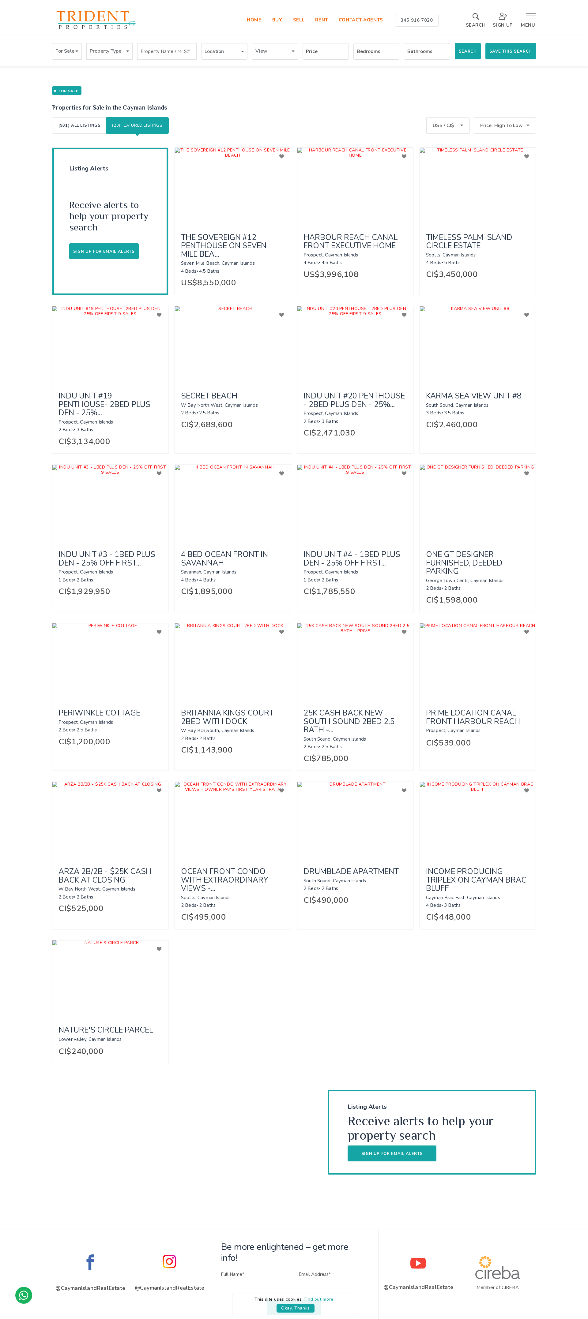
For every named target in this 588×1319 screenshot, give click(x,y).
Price (312, 51)
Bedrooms (368, 51)
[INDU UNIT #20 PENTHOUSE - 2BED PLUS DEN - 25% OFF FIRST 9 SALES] (355, 344)
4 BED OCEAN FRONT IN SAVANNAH (224, 559)
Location (214, 51)
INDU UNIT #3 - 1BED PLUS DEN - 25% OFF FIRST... (106, 559)
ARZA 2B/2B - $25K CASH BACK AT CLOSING (105, 876)
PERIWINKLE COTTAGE (99, 713)
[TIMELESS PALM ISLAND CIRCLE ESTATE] (478, 186)
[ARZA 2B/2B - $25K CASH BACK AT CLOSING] (110, 820)
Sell (299, 20)
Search (468, 51)
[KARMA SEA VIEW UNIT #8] (478, 344)
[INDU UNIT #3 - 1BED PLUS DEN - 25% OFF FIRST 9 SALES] (110, 503)
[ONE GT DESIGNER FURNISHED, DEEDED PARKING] (478, 503)
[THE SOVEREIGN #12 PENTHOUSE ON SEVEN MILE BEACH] (233, 186)
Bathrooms (419, 51)
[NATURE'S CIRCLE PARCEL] (110, 979)
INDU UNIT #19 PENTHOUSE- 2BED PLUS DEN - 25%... (104, 404)
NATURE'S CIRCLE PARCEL (105, 1030)
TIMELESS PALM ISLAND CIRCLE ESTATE (469, 242)
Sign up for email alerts (392, 1153)
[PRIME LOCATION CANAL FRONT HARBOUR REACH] (478, 662)
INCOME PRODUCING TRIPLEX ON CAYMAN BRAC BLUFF (476, 880)
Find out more (319, 1299)
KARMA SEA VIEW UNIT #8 (474, 396)
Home (254, 20)
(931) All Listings (79, 125)
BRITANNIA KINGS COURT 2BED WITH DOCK (227, 717)
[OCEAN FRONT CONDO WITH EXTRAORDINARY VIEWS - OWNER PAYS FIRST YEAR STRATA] (233, 820)
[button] (67, 51)
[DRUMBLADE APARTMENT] (355, 820)
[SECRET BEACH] (233, 344)
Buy (277, 20)
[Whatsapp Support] (23, 1295)
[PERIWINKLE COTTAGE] (110, 662)
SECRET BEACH (209, 396)
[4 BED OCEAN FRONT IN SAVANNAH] (233, 503)
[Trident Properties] (95, 29)
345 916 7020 (417, 20)
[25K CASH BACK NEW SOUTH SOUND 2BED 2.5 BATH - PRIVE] (355, 662)
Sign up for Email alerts (104, 251)
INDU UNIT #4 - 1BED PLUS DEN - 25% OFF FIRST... (351, 559)
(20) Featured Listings (137, 125)
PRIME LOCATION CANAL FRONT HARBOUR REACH (473, 717)
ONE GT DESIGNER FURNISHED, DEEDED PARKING (464, 563)
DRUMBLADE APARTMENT (351, 872)
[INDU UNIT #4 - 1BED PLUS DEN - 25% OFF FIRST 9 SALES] (355, 503)
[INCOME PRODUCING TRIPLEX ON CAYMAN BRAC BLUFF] (478, 820)
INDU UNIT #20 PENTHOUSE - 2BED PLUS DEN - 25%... (354, 400)
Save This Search (510, 51)
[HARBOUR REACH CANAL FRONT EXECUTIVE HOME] (355, 186)
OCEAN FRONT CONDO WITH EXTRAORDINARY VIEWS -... (224, 880)
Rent (321, 20)
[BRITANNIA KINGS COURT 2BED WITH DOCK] (233, 662)
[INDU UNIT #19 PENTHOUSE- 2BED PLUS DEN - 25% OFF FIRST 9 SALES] (110, 344)
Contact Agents (361, 20)
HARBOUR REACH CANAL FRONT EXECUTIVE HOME (350, 242)
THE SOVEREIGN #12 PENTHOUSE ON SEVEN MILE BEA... (223, 246)
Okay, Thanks (295, 1308)
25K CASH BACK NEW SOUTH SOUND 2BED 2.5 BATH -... (348, 721)
